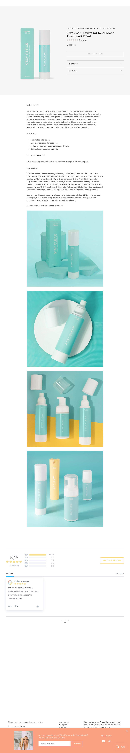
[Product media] (65, 249)
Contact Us (64, 722)
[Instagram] (108, 741)
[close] (126, 731)
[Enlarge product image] (34, 50)
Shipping (73, 64)
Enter (77, 743)
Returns (73, 71)
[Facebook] (104, 741)
